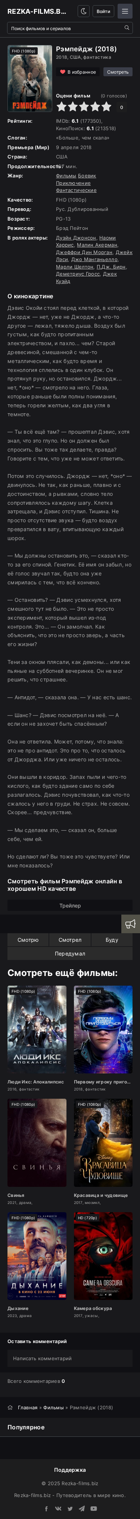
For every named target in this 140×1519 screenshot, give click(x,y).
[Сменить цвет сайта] (83, 11)
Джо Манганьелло (94, 259)
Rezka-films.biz (37, 11)
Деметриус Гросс (78, 274)
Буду (112, 940)
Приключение (73, 183)
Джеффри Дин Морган (84, 252)
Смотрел (70, 940)
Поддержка (70, 1470)
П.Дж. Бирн (111, 267)
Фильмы (66, 176)
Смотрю (28, 940)
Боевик (87, 176)
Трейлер (70, 905)
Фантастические (76, 190)
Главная (28, 1407)
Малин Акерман (97, 245)
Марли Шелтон (74, 267)
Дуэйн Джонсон (76, 238)
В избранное (82, 72)
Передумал (70, 953)
